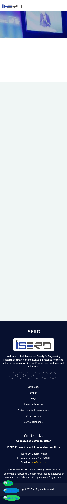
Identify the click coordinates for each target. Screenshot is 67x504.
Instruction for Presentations (33, 410)
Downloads (33, 387)
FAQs (33, 398)
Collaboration (33, 416)
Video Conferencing (33, 404)
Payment (33, 393)
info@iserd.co (38, 462)
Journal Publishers (34, 422)
